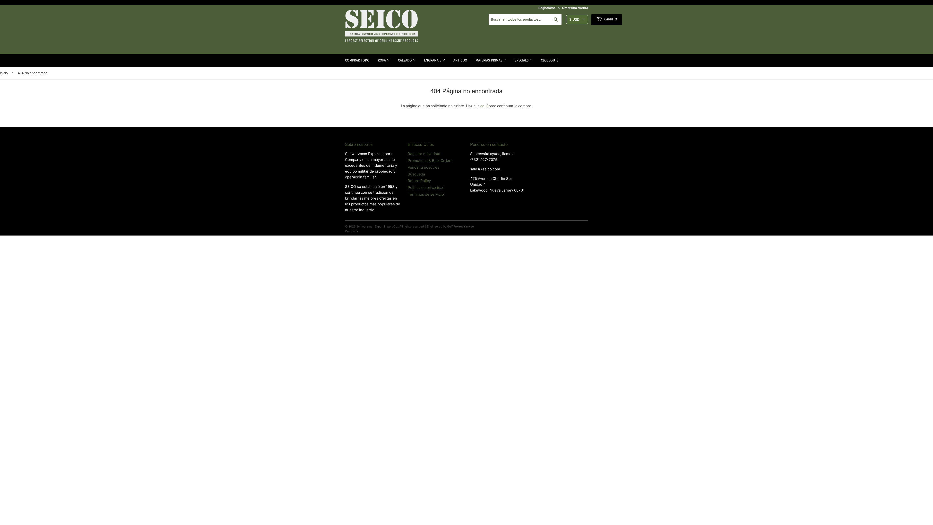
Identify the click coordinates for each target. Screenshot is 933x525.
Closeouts (550, 60)
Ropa (382, 60)
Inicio (4, 73)
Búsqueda (416, 174)
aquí (484, 106)
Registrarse (547, 8)
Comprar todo (357, 60)
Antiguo (460, 60)
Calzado (405, 60)
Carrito (610, 19)
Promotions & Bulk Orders (430, 160)
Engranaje (433, 60)
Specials (522, 60)
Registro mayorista (424, 153)
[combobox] (525, 19)
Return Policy (419, 180)
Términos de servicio (426, 194)
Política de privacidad (426, 187)
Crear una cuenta (575, 8)
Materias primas (489, 60)
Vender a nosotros (423, 167)
